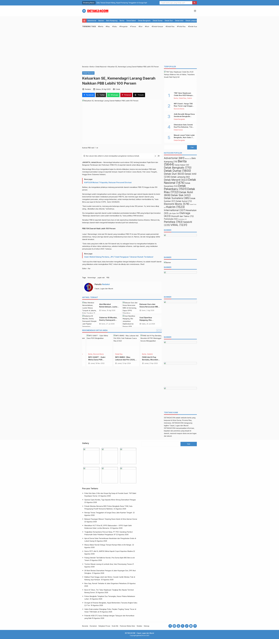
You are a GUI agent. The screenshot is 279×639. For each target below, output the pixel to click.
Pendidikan (182, 219)
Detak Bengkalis (144, 20)
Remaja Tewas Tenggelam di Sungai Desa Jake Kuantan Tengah (108, 513)
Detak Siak (181, 195)
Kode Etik (115, 626)
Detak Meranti (147, 354)
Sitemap (146, 626)
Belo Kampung (111, 20)
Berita (122, 20)
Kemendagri (92, 277)
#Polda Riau (181, 26)
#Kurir (147, 26)
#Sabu (114, 26)
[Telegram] (191, 626)
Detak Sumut (184, 201)
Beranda (85, 626)
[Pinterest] (195, 626)
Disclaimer (93, 626)
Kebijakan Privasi (104, 626)
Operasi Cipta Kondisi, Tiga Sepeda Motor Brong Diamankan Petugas (110, 500)
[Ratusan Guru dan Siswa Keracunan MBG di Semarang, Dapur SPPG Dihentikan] (130, 307)
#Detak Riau (170, 26)
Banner (101, 20)
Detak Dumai (157, 20)
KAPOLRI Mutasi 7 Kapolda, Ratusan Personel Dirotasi (108, 182)
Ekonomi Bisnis (179, 109)
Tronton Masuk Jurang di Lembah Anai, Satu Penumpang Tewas (108, 564)
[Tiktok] (187, 626)
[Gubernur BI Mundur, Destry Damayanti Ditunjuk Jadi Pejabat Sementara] (90, 321)
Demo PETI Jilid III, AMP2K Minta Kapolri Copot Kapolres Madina (108, 551)
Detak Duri (169, 20)
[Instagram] (174, 626)
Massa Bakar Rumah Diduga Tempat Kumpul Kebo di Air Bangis (108, 545)
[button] (194, 2)
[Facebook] (170, 626)
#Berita (100, 26)
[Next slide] (160, 330)
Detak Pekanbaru (175, 187)
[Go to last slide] (157, 330)
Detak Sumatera (177, 198)
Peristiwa (173, 221)
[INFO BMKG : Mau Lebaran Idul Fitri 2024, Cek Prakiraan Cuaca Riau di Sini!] (95, 343)
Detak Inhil (179, 20)
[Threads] (178, 626)
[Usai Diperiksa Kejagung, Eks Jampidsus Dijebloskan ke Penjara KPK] (130, 321)
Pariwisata (171, 219)
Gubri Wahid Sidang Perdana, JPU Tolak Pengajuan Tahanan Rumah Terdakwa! (118, 257)
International (174, 210)
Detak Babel (131, 20)
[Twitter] (182, 626)
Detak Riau (87, 354)
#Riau (108, 26)
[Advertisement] (139, 47)
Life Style (174, 213)
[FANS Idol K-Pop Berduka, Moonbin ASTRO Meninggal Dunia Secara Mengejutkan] (122, 343)
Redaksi (106, 284)
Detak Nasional (88, 73)
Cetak (118, 89)
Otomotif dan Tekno (182, 216)
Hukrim (189, 98)
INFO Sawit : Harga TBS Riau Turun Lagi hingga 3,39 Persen (183, 106)
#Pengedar (123, 26)
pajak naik (101, 277)
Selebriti (118, 354)
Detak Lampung (192, 20)
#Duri (140, 26)
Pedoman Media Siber (127, 626)
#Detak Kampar (157, 26)
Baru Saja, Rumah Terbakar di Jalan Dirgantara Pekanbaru (105, 583)
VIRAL (178, 225)
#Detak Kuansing (194, 26)
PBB (107, 277)
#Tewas (133, 26)
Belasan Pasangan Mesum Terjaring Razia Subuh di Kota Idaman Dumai (110, 519)
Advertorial (92, 20)
